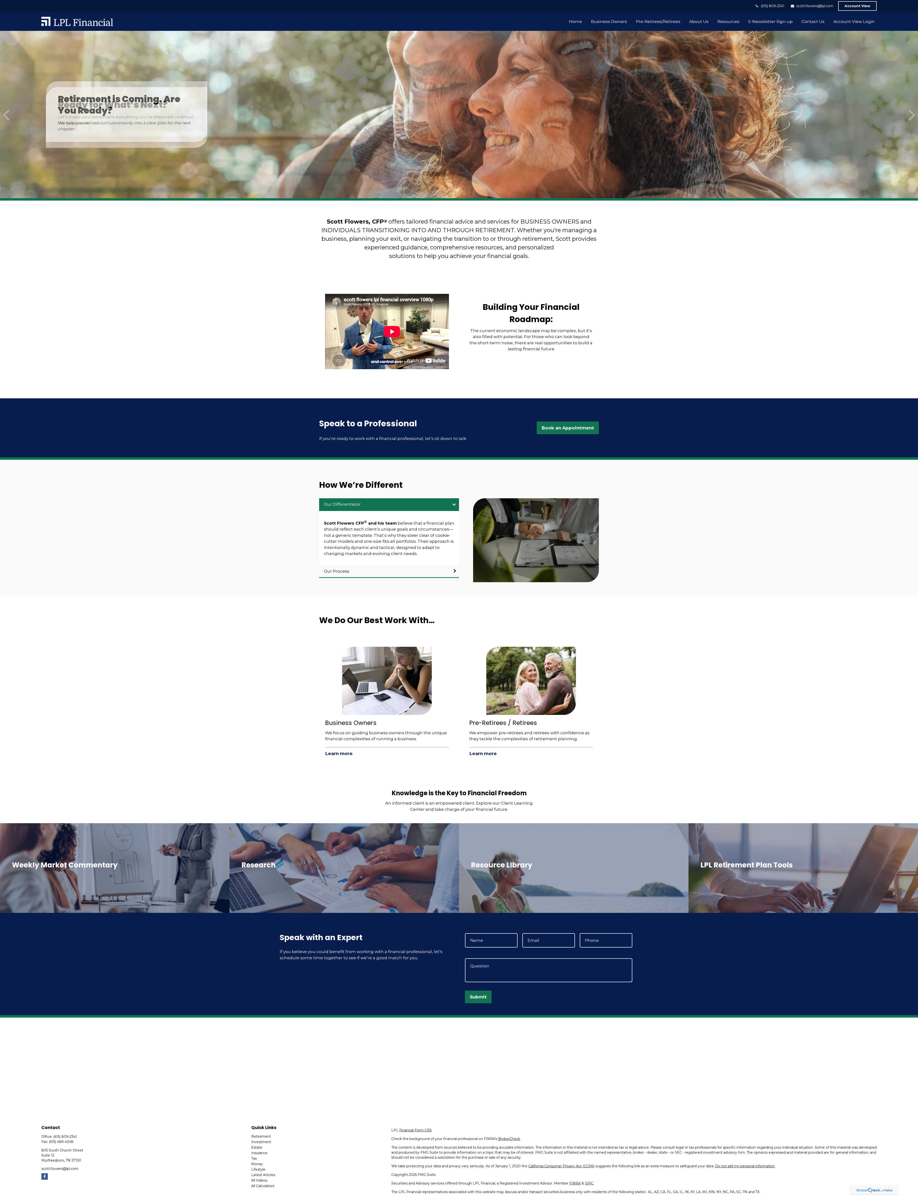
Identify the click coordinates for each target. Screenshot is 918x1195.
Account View (857, 6)
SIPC (589, 1183)
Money (257, 1164)
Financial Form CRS (415, 1130)
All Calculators (262, 1186)
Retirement (261, 1136)
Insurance (259, 1153)
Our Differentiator (342, 504)
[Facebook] (44, 1176)
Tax (254, 1158)
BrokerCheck (509, 1139)
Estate (256, 1147)
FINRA (575, 1183)
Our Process (336, 571)
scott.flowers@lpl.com (814, 6)
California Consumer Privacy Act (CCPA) (561, 1166)
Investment (261, 1142)
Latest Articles (263, 1175)
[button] (575, 21)
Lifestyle (258, 1169)
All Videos (259, 1180)
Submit (478, 997)
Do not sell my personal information (745, 1166)
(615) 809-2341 (772, 6)
